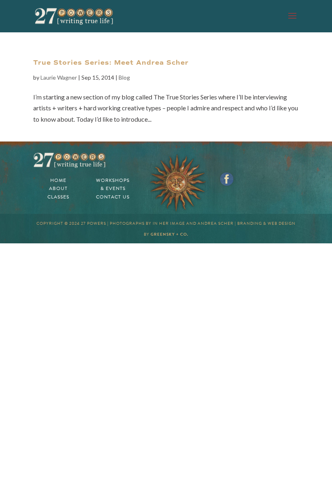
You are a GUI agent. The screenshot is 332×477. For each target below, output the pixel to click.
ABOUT (58, 188)
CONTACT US (113, 197)
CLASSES (58, 197)
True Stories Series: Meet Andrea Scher (111, 63)
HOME (58, 180)
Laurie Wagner (58, 77)
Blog (124, 77)
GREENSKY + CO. (169, 234)
